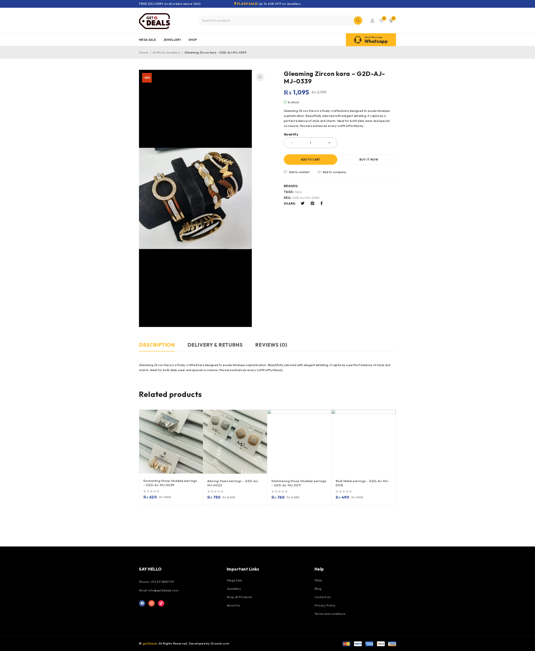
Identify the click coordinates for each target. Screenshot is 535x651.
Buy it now (368, 159)
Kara (298, 192)
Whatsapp (376, 41)
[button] (260, 77)
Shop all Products (239, 597)
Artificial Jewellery (166, 52)
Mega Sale (234, 580)
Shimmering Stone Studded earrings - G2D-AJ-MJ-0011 (298, 483)
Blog (318, 589)
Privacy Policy (325, 605)
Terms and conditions (330, 614)
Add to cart (310, 159)
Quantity (291, 134)
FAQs (318, 580)
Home (143, 52)
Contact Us (323, 597)
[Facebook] (142, 603)
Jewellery (234, 589)
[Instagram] (151, 603)
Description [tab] (157, 344)
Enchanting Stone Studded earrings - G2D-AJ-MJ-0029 (170, 483)
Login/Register (372, 20)
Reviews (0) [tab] (271, 344)
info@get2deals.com (163, 590)
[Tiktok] (161, 603)
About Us (233, 605)
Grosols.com (219, 643)
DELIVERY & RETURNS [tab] (215, 344)
